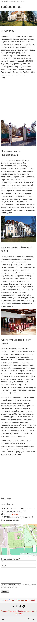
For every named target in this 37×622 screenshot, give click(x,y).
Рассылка (18, 614)
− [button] (34, 550)
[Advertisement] (18, 99)
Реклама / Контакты (8, 611)
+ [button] (34, 547)
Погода (9, 600)
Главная (4, 1)
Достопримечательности (16, 1)
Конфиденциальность (26, 611)
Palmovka (14, 514)
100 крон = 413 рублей (26, 600)
